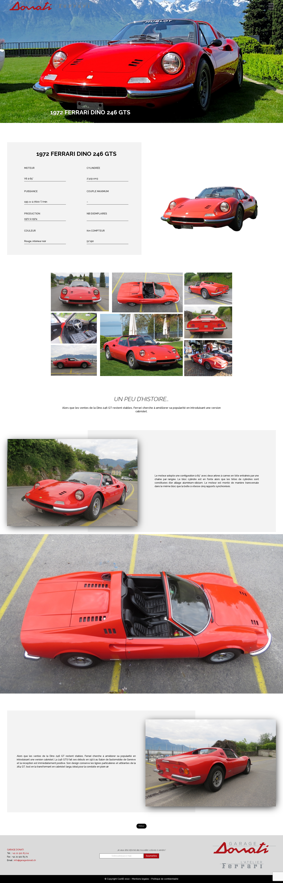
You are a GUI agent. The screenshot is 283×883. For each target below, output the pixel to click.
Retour (141, 826)
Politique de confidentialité (164, 879)
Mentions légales (140, 879)
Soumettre (151, 856)
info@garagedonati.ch (25, 860)
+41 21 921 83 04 (20, 853)
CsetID (120, 879)
